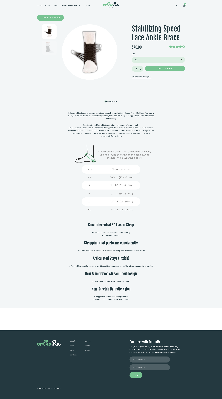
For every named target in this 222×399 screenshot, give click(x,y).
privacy (88, 341)
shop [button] (72, 345)
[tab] (49, 31)
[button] (55, 5)
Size (133, 54)
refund (88, 350)
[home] (111, 4)
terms (87, 345)
